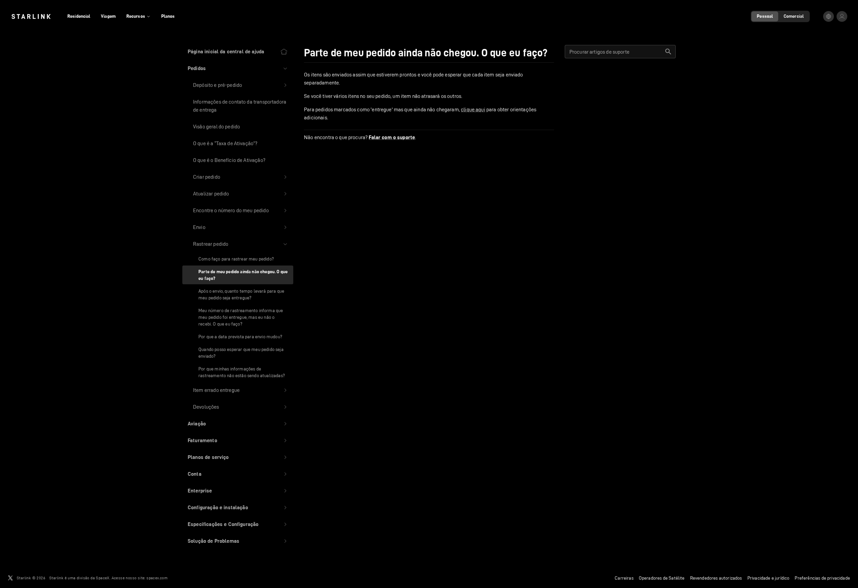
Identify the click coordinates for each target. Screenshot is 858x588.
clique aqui (473, 109)
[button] (237, 68)
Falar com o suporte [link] (392, 137)
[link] (31, 16)
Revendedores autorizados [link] (716, 578)
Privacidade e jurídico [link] (768, 578)
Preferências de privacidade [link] (822, 578)
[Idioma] (828, 16)
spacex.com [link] (157, 578)
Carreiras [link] (624, 578)
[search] (668, 51)
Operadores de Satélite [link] (662, 578)
